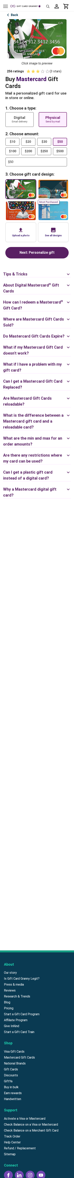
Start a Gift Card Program (21, 1014)
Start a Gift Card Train (19, 1032)
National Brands (15, 1063)
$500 (60, 151)
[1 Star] (28, 71)
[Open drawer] (5, 6)
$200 (28, 151)
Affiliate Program (15, 1020)
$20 (28, 142)
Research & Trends (17, 996)
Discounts (11, 1075)
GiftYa (8, 1081)
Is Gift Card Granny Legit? (21, 978)
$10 (12, 142)
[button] (20, 232)
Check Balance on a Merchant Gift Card (31, 1130)
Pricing (8, 1008)
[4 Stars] (42, 71)
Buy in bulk (11, 1087)
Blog (7, 1002)
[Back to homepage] (27, 6)
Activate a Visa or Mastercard (24, 1118)
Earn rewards (13, 1093)
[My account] (56, 6)
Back (14, 15)
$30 (44, 142)
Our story (10, 973)
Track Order (12, 1136)
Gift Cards (11, 1069)
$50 (60, 142)
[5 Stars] (47, 71)
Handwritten (12, 1099)
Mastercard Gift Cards (19, 1057)
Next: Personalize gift (37, 253)
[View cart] (66, 6)
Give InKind (11, 1026)
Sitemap (10, 1154)
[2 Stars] (33, 71)
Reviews (10, 990)
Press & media (14, 984)
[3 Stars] (38, 71)
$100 (12, 151)
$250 (44, 151)
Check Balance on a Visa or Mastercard (31, 1124)
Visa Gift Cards (14, 1051)
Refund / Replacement (20, 1148)
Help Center (12, 1142)
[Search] (48, 6)
